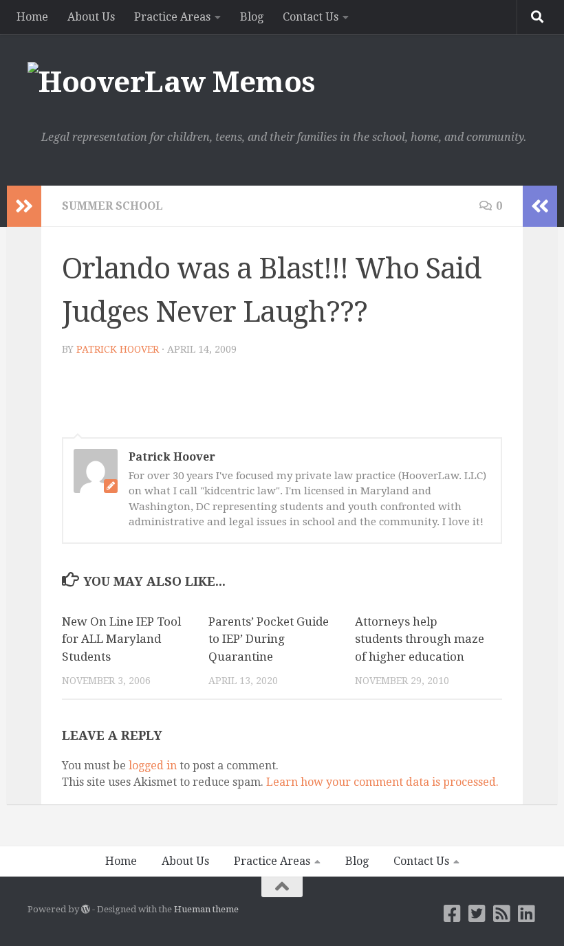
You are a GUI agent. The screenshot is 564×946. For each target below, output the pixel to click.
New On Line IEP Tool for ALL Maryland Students (121, 639)
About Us (91, 16)
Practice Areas (172, 16)
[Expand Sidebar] (24, 206)
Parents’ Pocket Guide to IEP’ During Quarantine (268, 639)
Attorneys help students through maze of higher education (419, 639)
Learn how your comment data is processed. (382, 782)
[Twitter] (477, 913)
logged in (153, 765)
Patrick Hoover (117, 349)
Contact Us (310, 16)
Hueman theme (206, 909)
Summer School (112, 205)
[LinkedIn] (526, 913)
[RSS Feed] (502, 913)
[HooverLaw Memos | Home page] (172, 82)
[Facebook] (452, 913)
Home (32, 16)
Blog (251, 16)
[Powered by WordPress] (85, 909)
